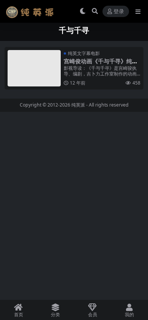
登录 (118, 11)
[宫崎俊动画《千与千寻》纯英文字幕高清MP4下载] (34, 68)
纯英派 (78, 105)
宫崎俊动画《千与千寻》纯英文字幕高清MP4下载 (101, 64)
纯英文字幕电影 (84, 53)
